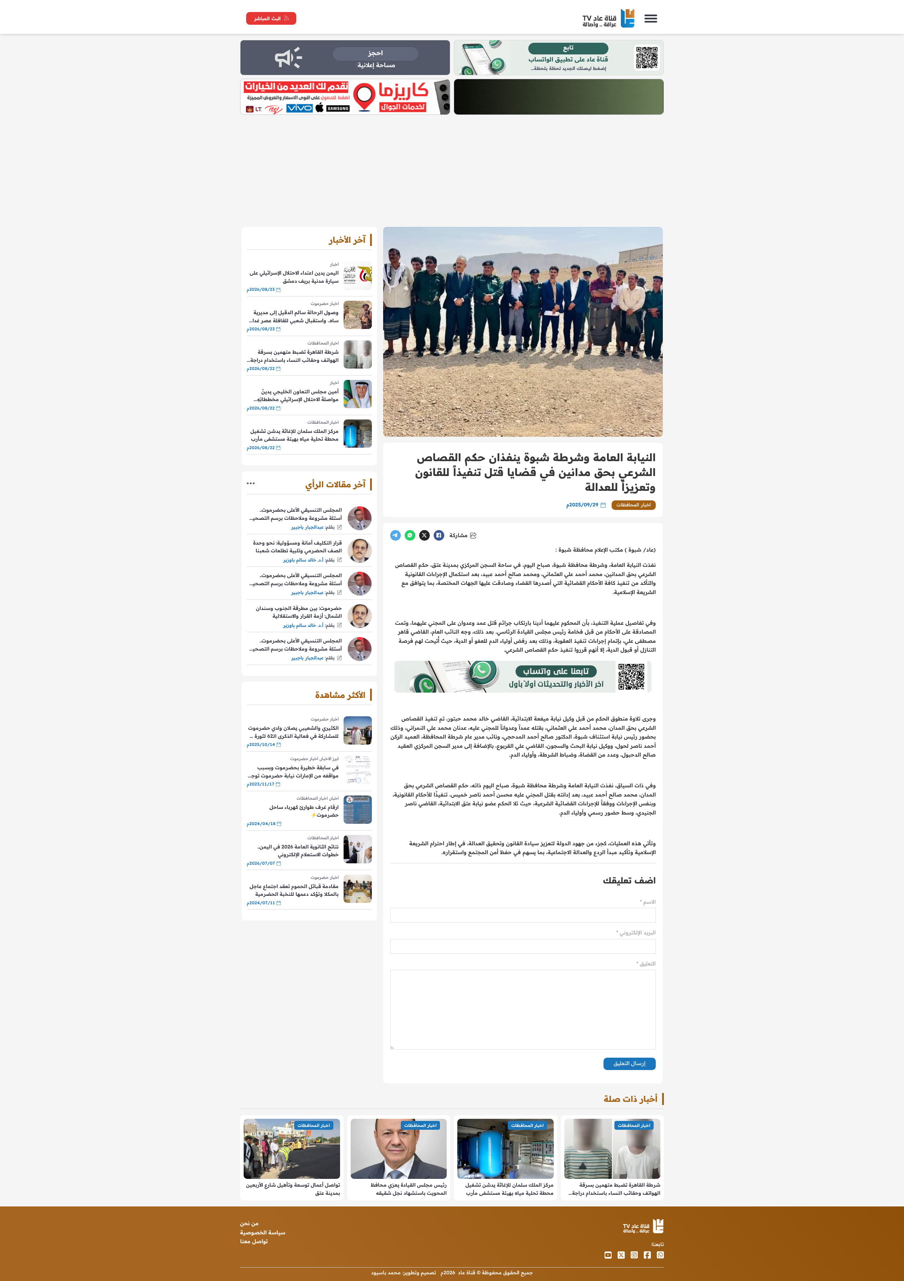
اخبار (334, 264)
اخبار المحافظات (634, 504)
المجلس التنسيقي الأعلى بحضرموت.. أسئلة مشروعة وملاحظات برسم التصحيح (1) (295, 645)
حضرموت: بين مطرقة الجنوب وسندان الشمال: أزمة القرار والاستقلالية (299, 612)
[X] (424, 535)
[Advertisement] (452, 167)
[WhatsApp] (410, 535)
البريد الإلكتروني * (636, 932)
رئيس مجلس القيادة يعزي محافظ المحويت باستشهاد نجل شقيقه (409, 1189)
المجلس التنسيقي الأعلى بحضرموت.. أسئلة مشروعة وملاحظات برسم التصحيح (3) (295, 514)
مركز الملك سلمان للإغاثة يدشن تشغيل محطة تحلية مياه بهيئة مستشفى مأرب (294, 435)
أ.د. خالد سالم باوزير (303, 560)
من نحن (249, 1223)
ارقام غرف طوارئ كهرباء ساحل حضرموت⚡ (304, 811)
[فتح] (650, 18)
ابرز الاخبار (329, 758)
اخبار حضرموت (325, 303)
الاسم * (648, 901)
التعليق (646, 963)
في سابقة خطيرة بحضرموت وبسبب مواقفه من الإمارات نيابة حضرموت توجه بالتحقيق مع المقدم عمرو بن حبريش (294, 772)
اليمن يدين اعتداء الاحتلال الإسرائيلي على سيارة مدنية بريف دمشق (294, 277)
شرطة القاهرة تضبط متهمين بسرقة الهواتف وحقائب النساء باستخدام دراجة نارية (294, 356)
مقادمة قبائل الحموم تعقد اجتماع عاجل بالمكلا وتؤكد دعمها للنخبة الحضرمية (294, 890)
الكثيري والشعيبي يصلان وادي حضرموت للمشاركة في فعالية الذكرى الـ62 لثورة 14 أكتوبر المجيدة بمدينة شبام (293, 732)
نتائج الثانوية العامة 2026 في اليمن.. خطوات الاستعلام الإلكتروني (298, 851)
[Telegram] (395, 535)
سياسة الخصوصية (262, 1232)
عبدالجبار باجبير (307, 527)
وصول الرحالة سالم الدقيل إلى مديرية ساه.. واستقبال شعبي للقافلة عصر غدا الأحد (295, 316)
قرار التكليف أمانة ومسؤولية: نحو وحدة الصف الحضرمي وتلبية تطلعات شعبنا (297, 547)
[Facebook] (439, 535)
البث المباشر (267, 18)
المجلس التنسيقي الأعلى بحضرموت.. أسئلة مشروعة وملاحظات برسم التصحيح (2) (295, 579)
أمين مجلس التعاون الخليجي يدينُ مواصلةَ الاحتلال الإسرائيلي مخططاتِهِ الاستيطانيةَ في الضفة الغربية (298, 396)
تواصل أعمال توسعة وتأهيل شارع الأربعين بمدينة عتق (293, 1189)
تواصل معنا (254, 1241)
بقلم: (330, 527)
